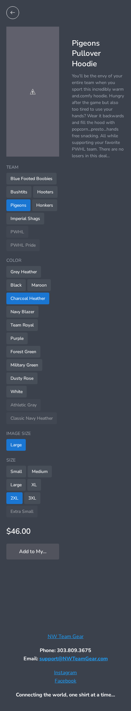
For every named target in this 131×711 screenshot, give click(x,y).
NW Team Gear (66, 636)
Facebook (65, 680)
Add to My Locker (39, 551)
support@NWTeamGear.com (73, 658)
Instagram (65, 672)
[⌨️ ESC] (12, 12)
